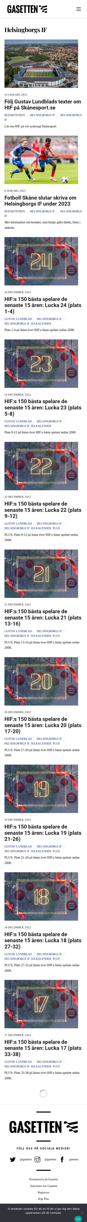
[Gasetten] (27, 13)
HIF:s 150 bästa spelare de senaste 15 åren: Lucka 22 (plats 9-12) (42, 510)
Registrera (43, 1192)
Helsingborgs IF (42, 115)
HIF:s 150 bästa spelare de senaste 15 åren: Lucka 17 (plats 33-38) (42, 1048)
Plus (56, 528)
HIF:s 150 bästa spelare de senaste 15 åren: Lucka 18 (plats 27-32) (42, 940)
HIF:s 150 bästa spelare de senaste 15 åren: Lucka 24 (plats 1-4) (42, 305)
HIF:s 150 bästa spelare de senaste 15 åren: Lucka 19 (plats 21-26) (42, 833)
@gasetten (25, 1159)
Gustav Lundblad (18, 319)
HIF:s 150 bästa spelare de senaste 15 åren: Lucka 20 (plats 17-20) (42, 725)
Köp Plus (43, 1198)
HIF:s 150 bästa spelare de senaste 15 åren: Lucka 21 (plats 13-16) (42, 617)
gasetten (73, 1159)
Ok (78, 1219)
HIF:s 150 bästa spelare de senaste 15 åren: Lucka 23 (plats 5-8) (42, 407)
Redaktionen (14, 115)
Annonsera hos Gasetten (43, 1186)
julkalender (41, 323)
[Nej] (82, 1213)
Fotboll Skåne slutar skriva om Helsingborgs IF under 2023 (40, 201)
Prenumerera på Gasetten (43, 1179)
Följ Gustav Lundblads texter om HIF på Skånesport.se (42, 105)
